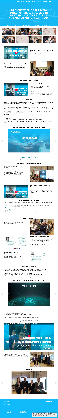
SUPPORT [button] (49, 1)
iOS (27, 315)
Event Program (9, 25)
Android (31, 315)
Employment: (7, 207)
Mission (22, 1)
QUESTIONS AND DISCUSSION (46, 25)
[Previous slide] (2, 141)
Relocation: (7, 205)
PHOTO (15, 25)
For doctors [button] (28, 1)
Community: (7, 209)
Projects (33, 1)
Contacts (45, 1)
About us (18, 1)
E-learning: (7, 211)
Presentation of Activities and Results (34, 25)
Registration (39, 1)
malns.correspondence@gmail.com (9, 405)
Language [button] (54, 1)
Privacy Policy (38, 415)
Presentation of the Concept (22, 25)
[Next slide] (56, 141)
